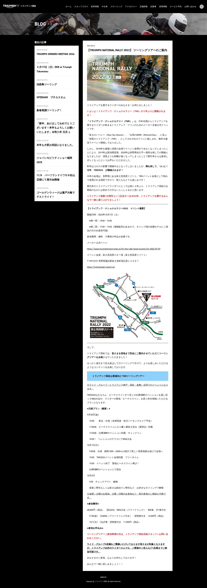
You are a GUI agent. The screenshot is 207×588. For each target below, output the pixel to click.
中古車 (105, 6)
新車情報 (95, 6)
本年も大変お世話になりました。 (56, 145)
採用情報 (163, 6)
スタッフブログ (81, 6)
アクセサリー (131, 6)
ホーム (69, 6)
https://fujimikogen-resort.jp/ (101, 267)
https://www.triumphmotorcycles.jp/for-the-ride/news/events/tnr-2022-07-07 (123, 248)
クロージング (116, 6)
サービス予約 (176, 6)
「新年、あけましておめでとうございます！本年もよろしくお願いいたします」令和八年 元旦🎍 (56, 128)
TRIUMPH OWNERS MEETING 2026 (55, 54)
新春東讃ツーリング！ (49, 110)
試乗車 (153, 6)
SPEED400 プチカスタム (51, 97)
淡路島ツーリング (47, 84)
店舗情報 (144, 6)
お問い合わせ (190, 6)
